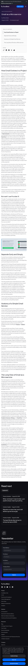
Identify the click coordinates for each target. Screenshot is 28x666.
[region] (14, 656)
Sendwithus (4, 444)
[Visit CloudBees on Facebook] (2, 587)
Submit (14, 575)
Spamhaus (3, 136)
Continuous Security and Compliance (8, 617)
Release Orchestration (6, 603)
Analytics (3, 605)
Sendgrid (3, 417)
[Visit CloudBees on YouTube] (7, 587)
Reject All (14, 659)
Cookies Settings (14, 656)
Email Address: (6, 547)
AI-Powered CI (4, 611)
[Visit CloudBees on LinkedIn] (12, 587)
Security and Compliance (6, 597)
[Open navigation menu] (25, 6)
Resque (18, 324)
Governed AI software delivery (7, 613)
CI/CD (2, 595)
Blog (2, 624)
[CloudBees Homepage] (5, 584)
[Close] (25, 648)
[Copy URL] (3, 50)
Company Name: (7, 566)
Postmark (8, 417)
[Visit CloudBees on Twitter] (10, 587)
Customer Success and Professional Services (10, 636)
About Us (3, 644)
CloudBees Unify (4, 592)
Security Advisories (5, 630)
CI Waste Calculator (5, 638)
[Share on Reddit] (14, 50)
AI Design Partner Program (6, 626)
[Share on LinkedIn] (6, 50)
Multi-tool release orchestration (7, 615)
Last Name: (5, 560)
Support (3, 634)
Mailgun (13, 417)
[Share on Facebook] (9, 50)
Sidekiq (23, 324)
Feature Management (5, 599)
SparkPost (19, 417)
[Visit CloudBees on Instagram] (4, 587)
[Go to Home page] (5, 6)
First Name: (5, 554)
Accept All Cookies (14, 663)
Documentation (4, 632)
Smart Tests (3, 601)
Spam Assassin (6, 133)
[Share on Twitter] (11, 50)
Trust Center (3, 628)
